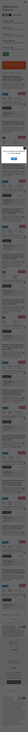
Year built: (9, 41)
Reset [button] (13, 54)
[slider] (3, 23)
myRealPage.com (17, 690)
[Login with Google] (7, 16)
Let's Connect (14, 682)
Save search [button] (6, 54)
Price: (8, 21)
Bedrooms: (8, 27)
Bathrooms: (8, 34)
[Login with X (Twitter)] (10, 16)
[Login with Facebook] (3, 16)
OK (14, 158)
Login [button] (17, 15)
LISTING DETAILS (6, 108)
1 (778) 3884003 (6, 115)
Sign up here (6, 67)
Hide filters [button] (21, 54)
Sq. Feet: (8, 47)
